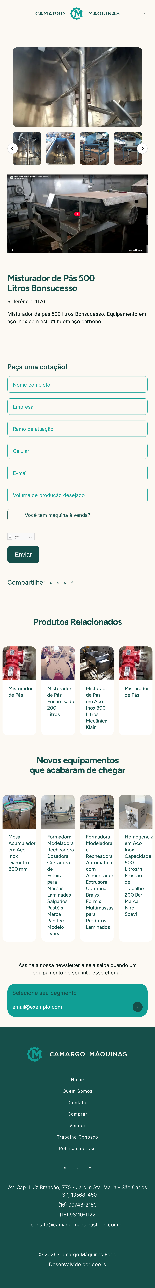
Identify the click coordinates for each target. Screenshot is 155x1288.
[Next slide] (142, 148)
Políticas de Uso (77, 1148)
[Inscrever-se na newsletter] (138, 1007)
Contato (77, 1102)
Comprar (77, 1114)
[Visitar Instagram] (65, 1168)
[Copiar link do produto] (72, 582)
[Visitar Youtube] (90, 1168)
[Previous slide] (12, 148)
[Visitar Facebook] (77, 1168)
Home (77, 1079)
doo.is (99, 1264)
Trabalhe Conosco (77, 1137)
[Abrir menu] (11, 13)
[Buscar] (144, 13)
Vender (77, 1125)
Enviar (23, 554)
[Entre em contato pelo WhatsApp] (65, 582)
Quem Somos (77, 1091)
